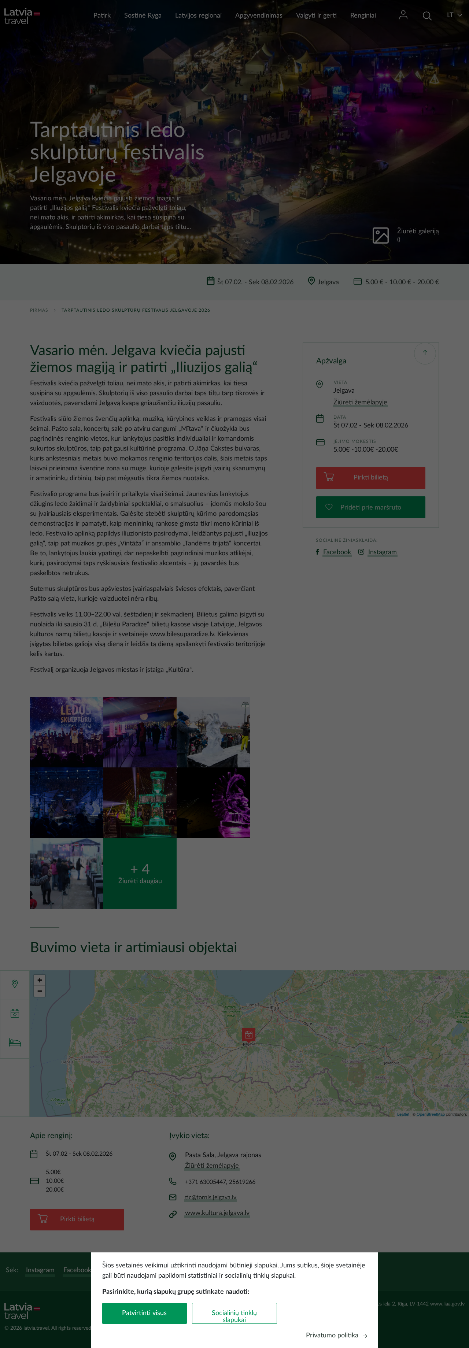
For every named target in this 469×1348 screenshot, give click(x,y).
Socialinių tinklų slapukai (234, 1316)
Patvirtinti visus (144, 1313)
